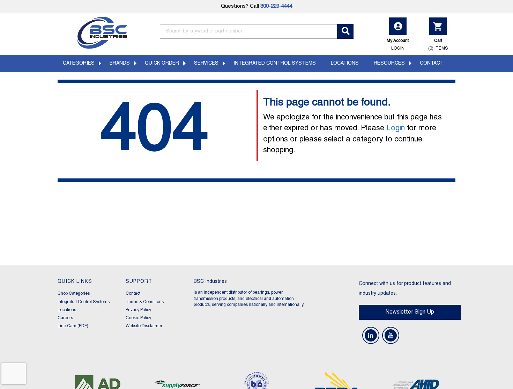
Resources (389, 63)
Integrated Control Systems (274, 63)
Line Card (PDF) (73, 326)
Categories (79, 63)
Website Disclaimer (144, 326)
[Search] (345, 31)
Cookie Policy (138, 318)
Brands (120, 63)
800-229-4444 (276, 6)
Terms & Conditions (145, 302)
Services (206, 63)
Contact (432, 63)
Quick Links (75, 281)
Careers (65, 318)
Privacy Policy (138, 310)
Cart (438, 44)
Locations (345, 63)
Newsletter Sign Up (409, 312)
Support (139, 281)
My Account (398, 44)
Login (395, 128)
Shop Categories (74, 293)
